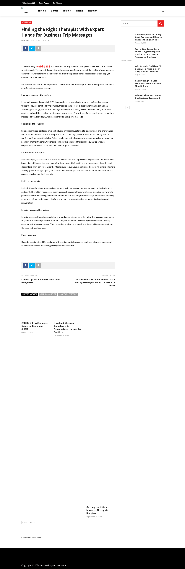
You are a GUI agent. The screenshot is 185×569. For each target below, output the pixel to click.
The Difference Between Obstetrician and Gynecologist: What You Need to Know (94, 282)
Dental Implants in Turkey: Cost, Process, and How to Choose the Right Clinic (148, 37)
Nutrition (92, 10)
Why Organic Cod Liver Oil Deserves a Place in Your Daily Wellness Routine (148, 69)
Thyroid (42, 10)
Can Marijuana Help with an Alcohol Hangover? (40, 281)
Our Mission (57, 3)
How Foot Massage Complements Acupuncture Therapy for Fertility (67, 328)
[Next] (128, 107)
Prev (25, 522)
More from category (68, 294)
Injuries (67, 10)
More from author (48, 294)
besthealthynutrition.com (53, 565)
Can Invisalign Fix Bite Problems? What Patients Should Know (148, 83)
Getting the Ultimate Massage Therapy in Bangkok (98, 510)
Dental (54, 10)
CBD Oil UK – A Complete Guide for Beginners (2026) (34, 326)
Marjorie (25, 40)
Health (79, 10)
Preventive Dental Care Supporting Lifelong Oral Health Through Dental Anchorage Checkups (147, 53)
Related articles (29, 294)
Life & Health (26, 22)
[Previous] (123, 107)
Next (32, 522)
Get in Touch (44, 3)
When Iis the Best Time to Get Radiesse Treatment (148, 96)
